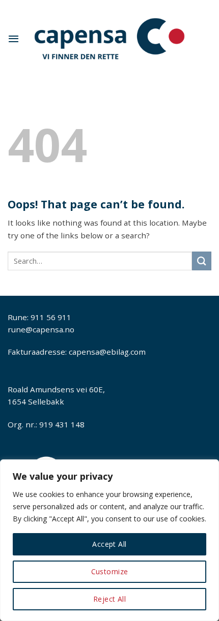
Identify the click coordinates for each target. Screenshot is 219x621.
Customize (109, 571)
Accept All (109, 544)
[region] (109, 540)
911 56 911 (51, 317)
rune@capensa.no (41, 329)
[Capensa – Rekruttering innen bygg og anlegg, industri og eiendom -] (109, 39)
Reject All (109, 599)
